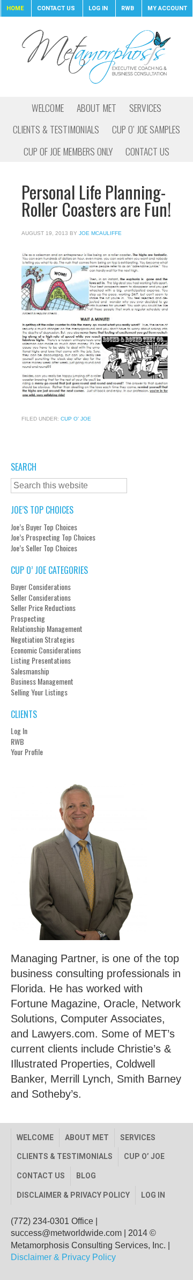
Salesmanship (30, 671)
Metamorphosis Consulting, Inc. (96, 56)
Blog (86, 1175)
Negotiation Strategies (43, 639)
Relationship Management (47, 628)
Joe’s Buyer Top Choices (44, 527)
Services (137, 1137)
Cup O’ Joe (144, 1156)
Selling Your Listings (39, 692)
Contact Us (41, 1175)
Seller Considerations (41, 597)
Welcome (35, 1137)
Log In (19, 731)
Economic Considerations (46, 650)
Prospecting (28, 618)
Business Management (42, 681)
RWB (17, 741)
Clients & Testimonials (65, 1156)
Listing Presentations (41, 660)
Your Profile (27, 751)
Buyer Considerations (41, 586)
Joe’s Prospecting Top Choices (53, 537)
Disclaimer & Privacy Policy (73, 1195)
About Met (87, 1137)
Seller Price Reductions (43, 607)
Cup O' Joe (76, 419)
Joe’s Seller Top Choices (44, 548)
